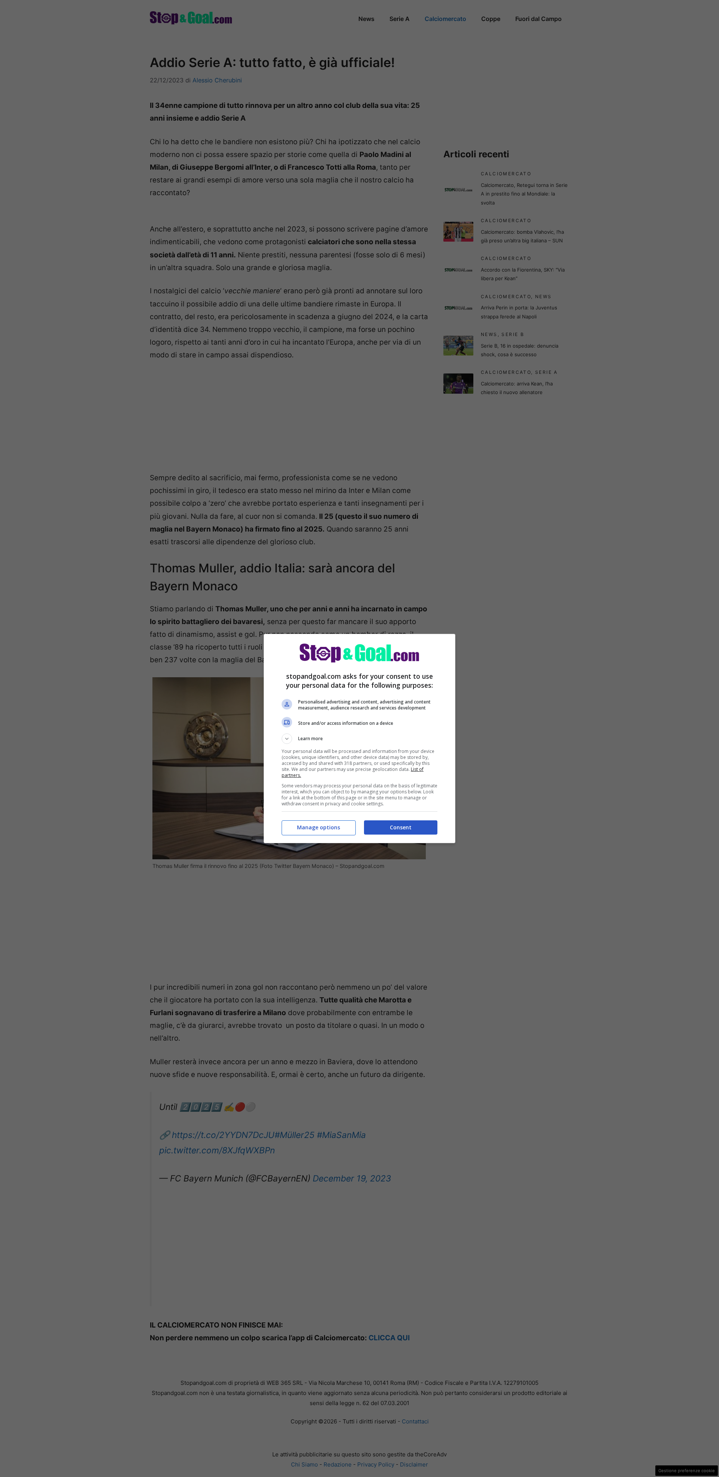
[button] (359, 738)
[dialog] (359, 738)
